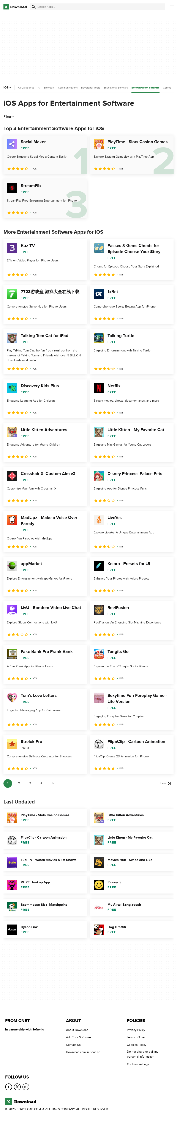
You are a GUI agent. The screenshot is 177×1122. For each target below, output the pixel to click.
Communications (68, 87)
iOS (5, 87)
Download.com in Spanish (83, 1052)
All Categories (26, 87)
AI (39, 87)
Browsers (49, 87)
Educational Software (116, 87)
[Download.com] (15, 6)
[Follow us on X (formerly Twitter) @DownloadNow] (17, 1086)
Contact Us (73, 1044)
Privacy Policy (136, 1030)
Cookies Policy (136, 1044)
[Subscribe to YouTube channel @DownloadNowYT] (25, 1086)
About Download (77, 1030)
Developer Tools (90, 87)
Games (167, 87)
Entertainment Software (145, 87)
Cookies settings (138, 1064)
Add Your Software (78, 1037)
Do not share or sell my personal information (142, 1054)
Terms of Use (136, 1037)
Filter (7, 117)
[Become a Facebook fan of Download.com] (8, 1086)
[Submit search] (33, 6)
